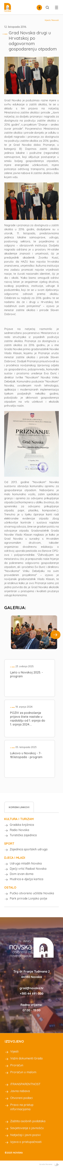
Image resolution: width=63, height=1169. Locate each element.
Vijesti (47, 20)
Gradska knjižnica (22, 825)
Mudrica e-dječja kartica (26, 879)
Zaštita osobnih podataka (27, 1121)
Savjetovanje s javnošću (27, 1128)
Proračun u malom (23, 1072)
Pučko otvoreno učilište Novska (32, 893)
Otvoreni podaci (21, 1098)
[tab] (19, 807)
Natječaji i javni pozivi (25, 1135)
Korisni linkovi (19, 807)
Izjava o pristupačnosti (25, 1142)
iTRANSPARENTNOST (25, 1084)
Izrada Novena (45, 1164)
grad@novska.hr (31, 988)
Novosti (55, 20)
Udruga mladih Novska (26, 863)
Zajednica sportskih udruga (28, 849)
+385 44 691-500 (31, 993)
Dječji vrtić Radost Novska (28, 869)
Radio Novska (19, 830)
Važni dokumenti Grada (26, 1058)
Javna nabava (20, 1091)
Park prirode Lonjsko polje (28, 898)
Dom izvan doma (21, 874)
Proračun (16, 1065)
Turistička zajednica (23, 835)
